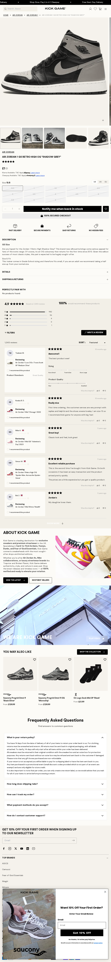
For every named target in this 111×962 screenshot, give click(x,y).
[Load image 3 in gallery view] (54, 138)
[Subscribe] (73, 840)
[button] (100, 9)
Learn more (35, 173)
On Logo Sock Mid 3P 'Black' (87, 698)
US (100, 182)
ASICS (5, 864)
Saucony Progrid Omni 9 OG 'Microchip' (51, 699)
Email (60, 919)
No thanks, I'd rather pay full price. (82, 939)
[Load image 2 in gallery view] (32, 138)
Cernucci (6, 870)
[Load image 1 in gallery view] (10, 138)
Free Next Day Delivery (73, 2)
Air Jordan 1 (32, 15)
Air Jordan (17, 15)
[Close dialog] (105, 892)
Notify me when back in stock (62, 209)
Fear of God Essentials (12, 876)
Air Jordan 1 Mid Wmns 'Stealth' (27, 507)
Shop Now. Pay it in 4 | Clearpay (25, 2)
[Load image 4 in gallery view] (76, 138)
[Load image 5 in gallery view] (98, 138)
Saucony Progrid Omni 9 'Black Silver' (14, 699)
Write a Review (96, 333)
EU (106, 182)
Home (5, 15)
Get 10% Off (82, 932)
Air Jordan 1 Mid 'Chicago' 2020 (28, 412)
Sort (82, 343)
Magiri (5, 881)
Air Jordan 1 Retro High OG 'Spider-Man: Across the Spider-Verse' (28, 475)
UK (95, 182)
